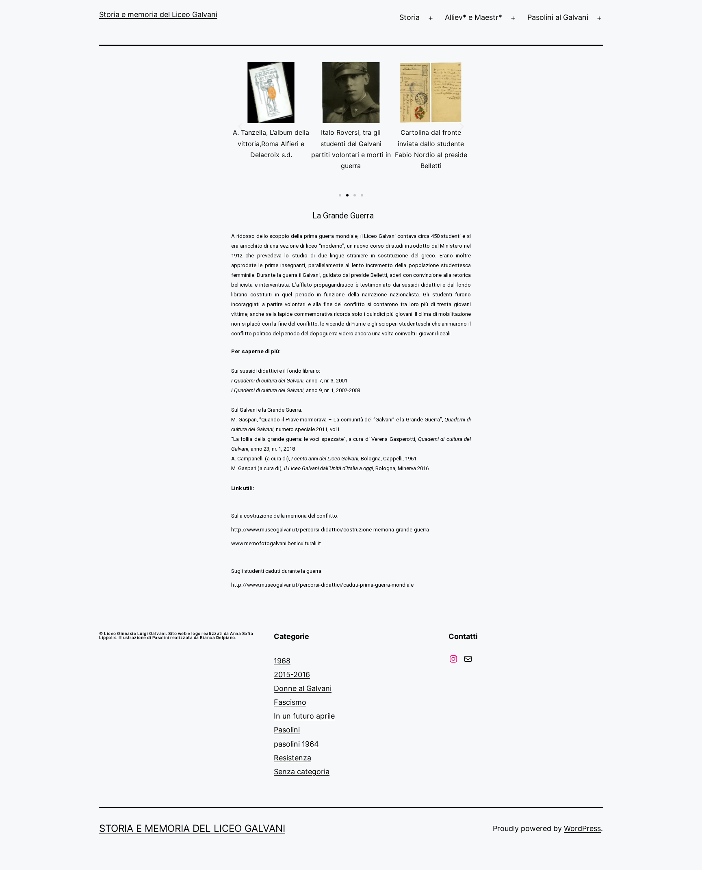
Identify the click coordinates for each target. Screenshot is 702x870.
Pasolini (287, 729)
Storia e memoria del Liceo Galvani (158, 14)
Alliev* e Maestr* (473, 17)
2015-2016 (292, 674)
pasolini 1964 (296, 744)
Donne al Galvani (303, 688)
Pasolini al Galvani (557, 17)
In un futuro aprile (304, 716)
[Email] (468, 659)
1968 (282, 660)
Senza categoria (301, 771)
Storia (409, 17)
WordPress (582, 828)
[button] (340, 195)
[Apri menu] (431, 18)
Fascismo (290, 702)
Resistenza (292, 757)
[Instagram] (453, 659)
